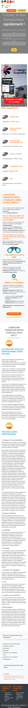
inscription (11, 10)
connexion (22, 10)
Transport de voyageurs (10, 652)
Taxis (4, 655)
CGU (17, 699)
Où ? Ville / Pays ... (8, 38)
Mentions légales (20, 693)
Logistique (6, 648)
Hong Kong (6, 677)
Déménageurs (7, 659)
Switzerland (7, 676)
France (21, 676)
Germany (13, 676)
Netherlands (16, 677)
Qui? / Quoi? (5, 30)
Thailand (6, 679)
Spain (17, 676)
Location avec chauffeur (10, 657)
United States (12, 679)
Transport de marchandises (11, 644)
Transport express (8, 646)
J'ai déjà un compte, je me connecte (14, 317)
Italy (11, 677)
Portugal (22, 677)
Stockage (6, 650)
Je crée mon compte (14, 313)
